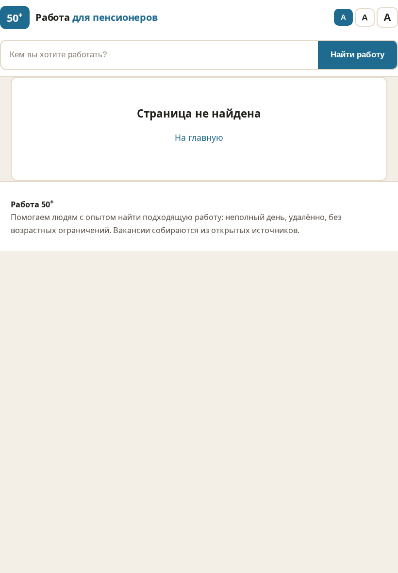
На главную (199, 137)
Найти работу (357, 54)
